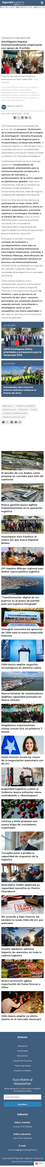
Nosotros (22, 1046)
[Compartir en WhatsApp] (30, 117)
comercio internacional (15, 413)
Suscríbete (22, 1104)
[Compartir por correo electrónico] (26, 117)
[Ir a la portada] (19, 3)
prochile (23, 410)
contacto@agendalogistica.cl (22, 1150)
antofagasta (9, 410)
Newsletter (22, 1056)
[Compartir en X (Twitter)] (18, 117)
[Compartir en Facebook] (15, 117)
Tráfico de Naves (22, 1066)
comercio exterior (25, 406)
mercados (8, 406)
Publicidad (22, 1051)
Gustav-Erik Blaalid (22, 1126)
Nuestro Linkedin (22, 1070)
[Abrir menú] (42, 3)
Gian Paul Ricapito (22, 1138)
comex (34, 410)
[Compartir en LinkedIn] (22, 117)
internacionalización (14, 417)
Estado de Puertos (22, 1061)
